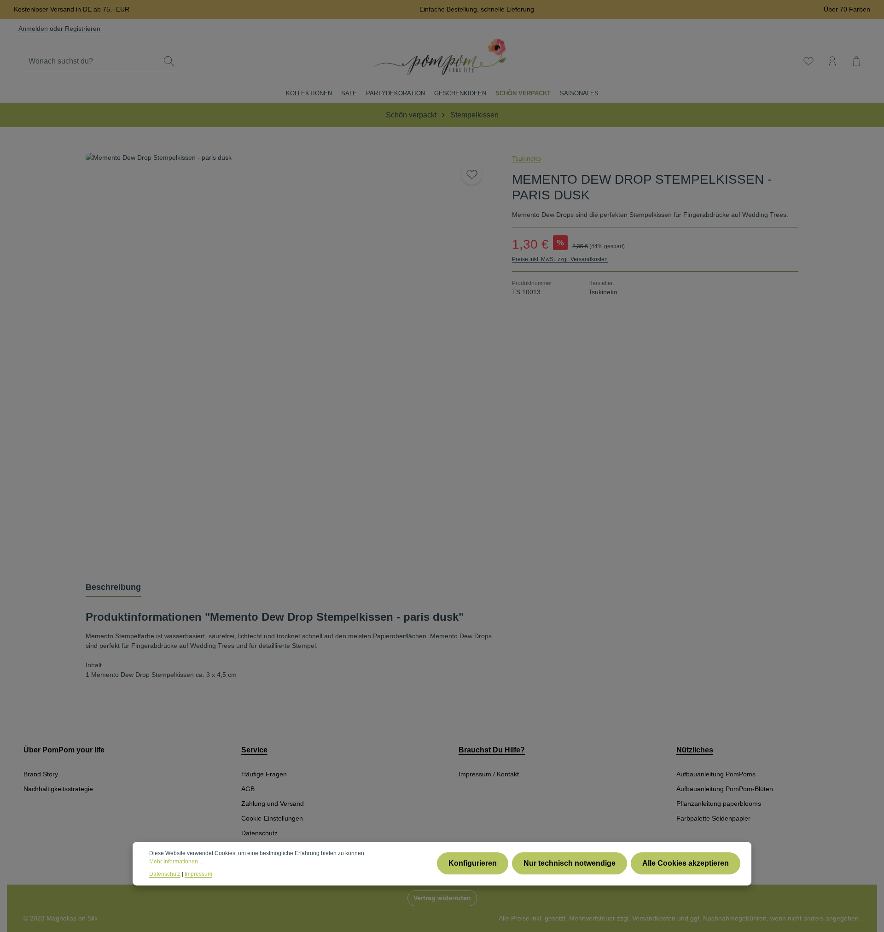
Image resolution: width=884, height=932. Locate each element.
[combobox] (91, 61)
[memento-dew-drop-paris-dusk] (289, 356)
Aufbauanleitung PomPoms (716, 774)
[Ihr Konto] (832, 61)
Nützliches (694, 750)
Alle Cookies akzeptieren (685, 863)
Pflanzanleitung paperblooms (718, 803)
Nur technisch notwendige (569, 863)
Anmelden (33, 28)
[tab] (113, 588)
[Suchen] (169, 61)
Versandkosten (653, 918)
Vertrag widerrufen (442, 898)
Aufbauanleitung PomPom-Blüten (724, 788)
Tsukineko (526, 158)
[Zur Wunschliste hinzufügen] (471, 174)
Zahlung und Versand (272, 803)
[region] (289, 356)
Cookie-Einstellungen (272, 818)
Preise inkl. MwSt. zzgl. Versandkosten (560, 259)
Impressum (198, 873)
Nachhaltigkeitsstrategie (58, 788)
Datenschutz (259, 833)
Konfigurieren (472, 863)
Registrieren (82, 28)
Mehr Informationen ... (176, 861)
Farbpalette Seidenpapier (713, 818)
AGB (248, 788)
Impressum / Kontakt (489, 774)
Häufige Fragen (264, 774)
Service (254, 750)
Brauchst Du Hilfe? (492, 750)
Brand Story (40, 774)
